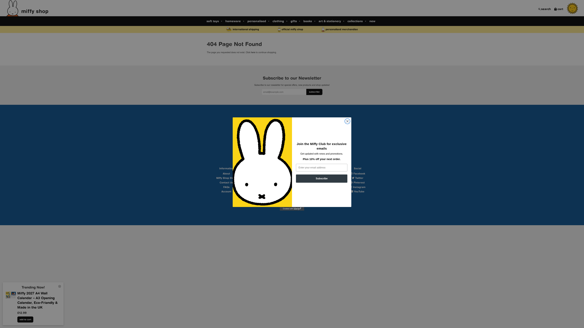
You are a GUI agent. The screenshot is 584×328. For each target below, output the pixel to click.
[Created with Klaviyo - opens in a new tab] (292, 209)
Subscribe (322, 178)
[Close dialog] (347, 121)
